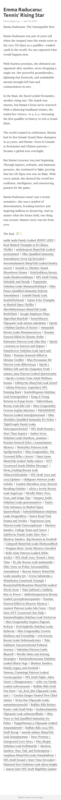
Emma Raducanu (11, 21)
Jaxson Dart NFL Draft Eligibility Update (31, 769)
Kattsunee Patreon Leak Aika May (24, 341)
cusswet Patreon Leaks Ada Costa (24, 608)
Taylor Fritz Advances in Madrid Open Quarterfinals (28, 507)
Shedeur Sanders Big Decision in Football (30, 539)
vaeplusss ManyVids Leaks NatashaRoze (28, 755)
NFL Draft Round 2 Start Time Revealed (28, 760)
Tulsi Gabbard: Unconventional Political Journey (27, 644)
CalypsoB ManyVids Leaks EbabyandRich (32, 544)
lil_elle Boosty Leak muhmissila (33, 562)
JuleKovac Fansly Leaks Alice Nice (25, 534)
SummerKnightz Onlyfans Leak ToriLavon (29, 617)
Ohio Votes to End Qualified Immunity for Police (28, 718)
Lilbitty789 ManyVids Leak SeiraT (36, 383)
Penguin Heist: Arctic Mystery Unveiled (31, 548)
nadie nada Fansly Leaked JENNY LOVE (28, 240)
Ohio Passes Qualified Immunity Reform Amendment (29, 291)
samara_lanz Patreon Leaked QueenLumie (30, 373)
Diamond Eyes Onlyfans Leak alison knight (30, 764)
